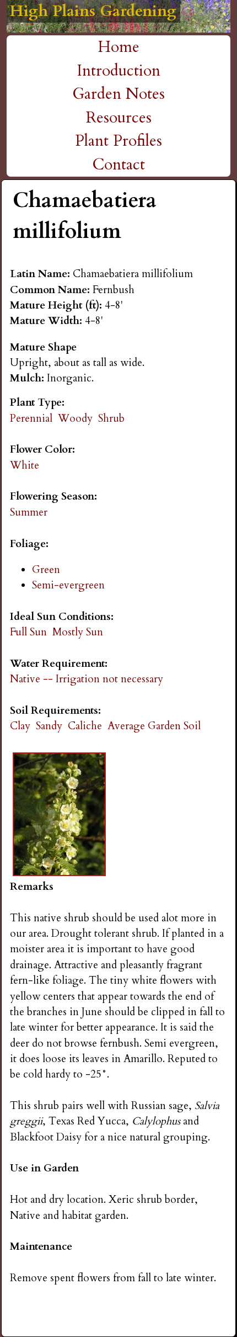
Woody (75, 418)
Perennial (31, 418)
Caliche (85, 726)
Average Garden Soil (154, 726)
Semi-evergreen (68, 585)
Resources (119, 117)
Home (118, 46)
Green (46, 570)
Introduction (118, 70)
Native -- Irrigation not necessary (86, 679)
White (24, 465)
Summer (28, 512)
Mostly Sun (77, 632)
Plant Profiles (118, 140)
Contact (119, 164)
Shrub (111, 418)
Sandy (49, 726)
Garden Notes (118, 93)
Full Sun (28, 632)
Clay (20, 726)
